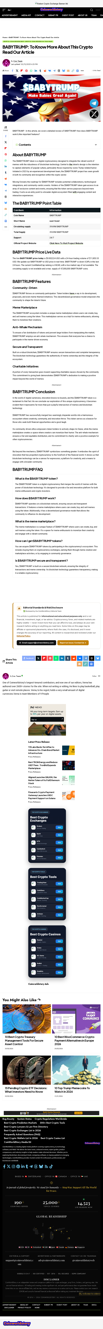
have (72, 293)
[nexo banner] (47, 719)
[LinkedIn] (23, 1166)
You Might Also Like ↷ (22, 1000)
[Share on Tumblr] (40, 71)
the (71, 164)
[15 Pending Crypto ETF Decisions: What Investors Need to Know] (27, 1070)
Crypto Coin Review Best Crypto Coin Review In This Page (28, 41)
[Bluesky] (41, 1166)
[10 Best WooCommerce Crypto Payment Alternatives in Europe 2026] (76, 1018)
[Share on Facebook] (12, 71)
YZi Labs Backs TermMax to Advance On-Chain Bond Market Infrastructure (43, 750)
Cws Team (17, 61)
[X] (8, 1166)
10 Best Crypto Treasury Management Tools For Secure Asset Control (24, 1040)
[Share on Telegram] (54, 71)
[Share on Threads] (59, 71)
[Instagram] (13, 1166)
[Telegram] (31, 1166)
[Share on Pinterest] (26, 71)
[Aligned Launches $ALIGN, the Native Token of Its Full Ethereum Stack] (68, 780)
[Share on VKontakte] (49, 71)
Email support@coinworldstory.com (38, 643)
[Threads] (35, 1166)
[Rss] (46, 1166)
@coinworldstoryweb (83, 1260)
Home (5, 37)
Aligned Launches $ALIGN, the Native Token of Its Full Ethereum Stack (44, 780)
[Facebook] (4, 1166)
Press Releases (34, 757)
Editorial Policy (23, 636)
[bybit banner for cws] (51, 1113)
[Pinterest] (18, 1166)
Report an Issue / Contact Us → (73, 643)
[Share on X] (17, 71)
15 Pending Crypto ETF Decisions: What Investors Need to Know (26, 1089)
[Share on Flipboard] (22, 71)
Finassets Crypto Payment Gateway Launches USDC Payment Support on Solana (41, 795)
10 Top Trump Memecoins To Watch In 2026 (72, 1089)
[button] (5, 10)
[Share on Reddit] (45, 71)
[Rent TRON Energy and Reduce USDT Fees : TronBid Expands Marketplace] (68, 765)
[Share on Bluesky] (63, 71)
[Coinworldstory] (51, 10)
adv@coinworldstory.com (51, 1260)
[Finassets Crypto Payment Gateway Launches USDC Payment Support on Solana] (68, 795)
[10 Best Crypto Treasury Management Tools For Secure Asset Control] (27, 1018)
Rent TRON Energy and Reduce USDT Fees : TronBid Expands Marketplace (42, 765)
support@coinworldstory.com (19, 1262)
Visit (59, 827)
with (75, 192)
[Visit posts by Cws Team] (6, 63)
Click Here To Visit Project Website (66, 243)
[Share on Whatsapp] (31, 71)
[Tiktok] (51, 1166)
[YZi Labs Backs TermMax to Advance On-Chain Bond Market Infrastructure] (68, 750)
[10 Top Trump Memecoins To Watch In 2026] (76, 1070)
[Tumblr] (27, 1166)
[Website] (99, 676)
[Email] (68, 71)
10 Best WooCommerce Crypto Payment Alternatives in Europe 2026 (74, 1040)
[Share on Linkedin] (36, 71)
